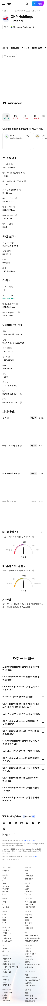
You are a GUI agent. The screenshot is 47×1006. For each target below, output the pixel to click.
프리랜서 (5, 998)
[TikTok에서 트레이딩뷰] (38, 823)
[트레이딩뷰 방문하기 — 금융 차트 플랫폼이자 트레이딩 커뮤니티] (12, 103)
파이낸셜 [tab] (15, 48)
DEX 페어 (6, 891)
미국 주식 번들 (30, 907)
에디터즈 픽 (6, 985)
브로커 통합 (28, 996)
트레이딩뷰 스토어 (31, 935)
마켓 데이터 (28, 876)
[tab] (33, 417)
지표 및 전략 (7, 992)
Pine (4, 894)
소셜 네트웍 (6, 959)
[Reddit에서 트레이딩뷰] (4, 828)
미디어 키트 (28, 928)
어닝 (4, 917)
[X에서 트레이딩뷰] (4, 823)
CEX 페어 (6, 889)
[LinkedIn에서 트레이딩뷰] (27, 823)
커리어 (27, 925)
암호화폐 (5, 886)
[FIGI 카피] (21, 402)
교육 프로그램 (29, 1001)
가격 (26, 873)
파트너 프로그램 (30, 998)
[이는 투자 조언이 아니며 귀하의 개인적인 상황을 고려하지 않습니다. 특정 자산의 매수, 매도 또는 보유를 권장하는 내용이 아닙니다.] (33, 537)
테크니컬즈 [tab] (37, 48)
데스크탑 (5, 951)
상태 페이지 (28, 967)
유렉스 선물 (28, 904)
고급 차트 (28, 983)
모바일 (4, 948)
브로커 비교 (28, 891)
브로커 (27, 889)
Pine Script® (7, 941)
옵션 (4, 935)
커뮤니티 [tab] (25, 48)
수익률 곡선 (6, 933)
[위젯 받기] (42, 531)
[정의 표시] (12, 164)
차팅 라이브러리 (30, 977)
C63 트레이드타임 (31, 941)
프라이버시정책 (30, 954)
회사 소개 (28, 915)
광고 (26, 993)
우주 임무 (28, 917)
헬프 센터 (28, 923)
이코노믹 (5, 915)
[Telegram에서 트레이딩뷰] (33, 823)
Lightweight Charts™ (32, 980)
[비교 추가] (27, 137)
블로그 (27, 920)
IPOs (4, 923)
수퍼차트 (5, 871)
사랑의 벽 (6, 961)
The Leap (28, 894)
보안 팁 (27, 962)
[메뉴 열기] (3, 3)
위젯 (26, 975)
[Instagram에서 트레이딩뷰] (21, 823)
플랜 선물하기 (29, 879)
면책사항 (27, 951)
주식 (4, 878)
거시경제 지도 (7, 938)
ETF (3, 881)
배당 (4, 920)
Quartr (35, 856)
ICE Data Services (30, 840)
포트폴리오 (6, 930)
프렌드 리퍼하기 (8, 964)
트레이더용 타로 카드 (32, 938)
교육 (4, 982)
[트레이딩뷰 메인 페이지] (9, 4)
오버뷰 (27, 886)
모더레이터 (6, 972)
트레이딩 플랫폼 (30, 985)
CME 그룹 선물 (30, 902)
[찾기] (26, 3)
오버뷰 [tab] (5, 48)
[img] (33, 27)
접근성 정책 (28, 959)
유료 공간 (6, 1000)
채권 (4, 883)
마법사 (4, 995)
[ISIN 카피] (21, 394)
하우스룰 (5, 969)
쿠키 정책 (28, 956)
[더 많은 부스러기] (10, 11)
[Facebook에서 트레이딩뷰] (10, 823)
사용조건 (27, 948)
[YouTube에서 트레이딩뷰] (15, 823)
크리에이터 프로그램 (10, 967)
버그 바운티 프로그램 (32, 964)
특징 (26, 871)
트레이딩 (5, 980)
